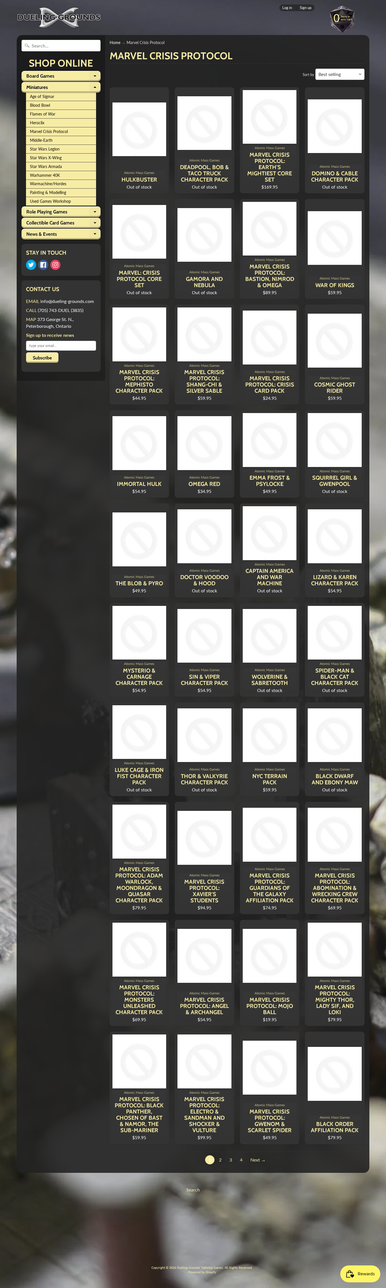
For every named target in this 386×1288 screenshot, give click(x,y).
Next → (258, 1159)
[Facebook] (43, 265)
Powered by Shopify (202, 1272)
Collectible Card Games (63, 224)
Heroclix (37, 123)
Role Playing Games (63, 213)
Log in (287, 8)
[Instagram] (55, 265)
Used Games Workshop (50, 201)
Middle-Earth (41, 140)
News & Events (63, 235)
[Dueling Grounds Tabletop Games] (59, 17)
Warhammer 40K (45, 175)
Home (115, 42)
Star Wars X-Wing (46, 158)
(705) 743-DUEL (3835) (60, 310)
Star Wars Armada (46, 166)
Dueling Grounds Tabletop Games (200, 1267)
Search (193, 1189)
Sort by (308, 74)
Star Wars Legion (45, 149)
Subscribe (42, 358)
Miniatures (63, 88)
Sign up (305, 8)
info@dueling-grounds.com (67, 301)
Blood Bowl (40, 105)
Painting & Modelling (48, 192)
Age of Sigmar (42, 96)
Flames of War (42, 114)
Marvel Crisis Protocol (49, 131)
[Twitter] (31, 265)
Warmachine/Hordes (48, 184)
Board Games (63, 77)
